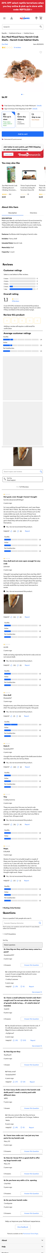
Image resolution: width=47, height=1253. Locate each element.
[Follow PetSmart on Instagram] (15, 1174)
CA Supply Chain (7, 1207)
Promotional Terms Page (30, 1140)
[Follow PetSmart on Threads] (22, 1174)
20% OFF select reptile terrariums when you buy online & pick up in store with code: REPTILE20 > (23, 6)
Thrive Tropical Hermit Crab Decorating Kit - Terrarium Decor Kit (28, 188)
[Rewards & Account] (11, 18)
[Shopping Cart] (40, 18)
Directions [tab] (33, 213)
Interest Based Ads (7, 1204)
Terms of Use (6, 1197)
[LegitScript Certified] (11, 1181)
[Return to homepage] (25, 18)
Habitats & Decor (15, 33)
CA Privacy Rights (7, 1211)
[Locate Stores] (36, 18)
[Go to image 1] (21, 94)
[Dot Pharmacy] (27, 1181)
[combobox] (22, 26)
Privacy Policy (6, 1200)
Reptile (4, 33)
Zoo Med (5, 44)
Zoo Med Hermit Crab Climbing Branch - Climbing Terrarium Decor (9, 188)
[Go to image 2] (23, 94)
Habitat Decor (29, 33)
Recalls (4, 1193)
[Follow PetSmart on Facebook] (8, 1174)
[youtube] (36, 1174)
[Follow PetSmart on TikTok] (29, 1174)
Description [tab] (12, 213)
